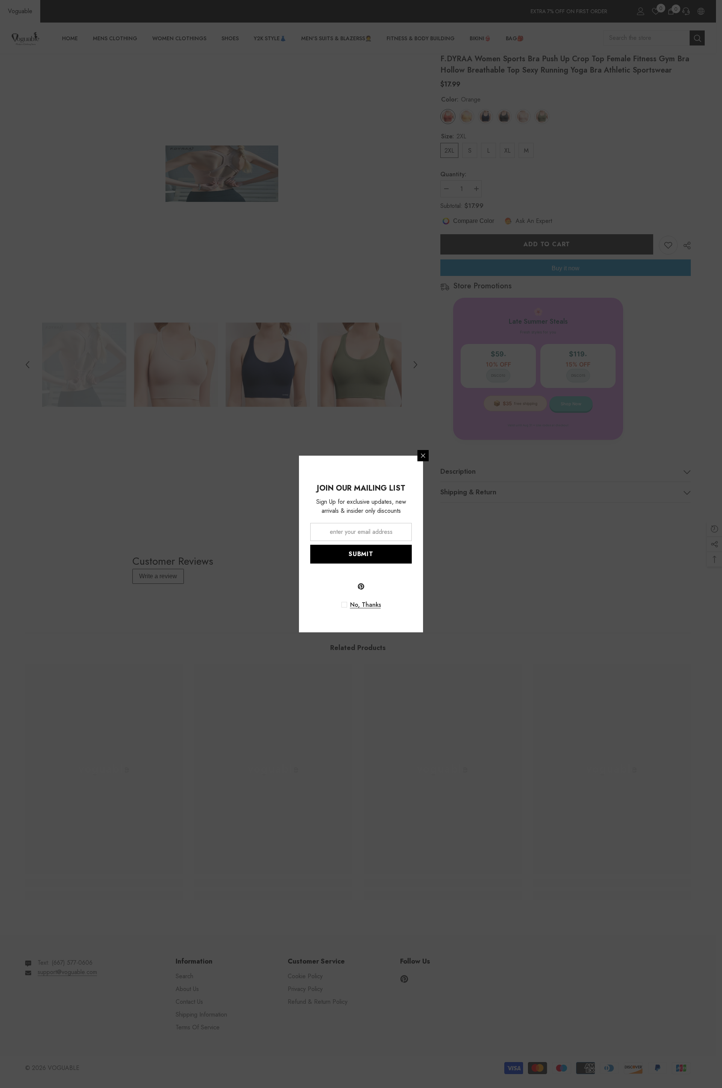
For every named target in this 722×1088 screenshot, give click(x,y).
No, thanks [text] (365, 605)
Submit (361, 554)
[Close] (423, 455)
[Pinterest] (361, 586)
